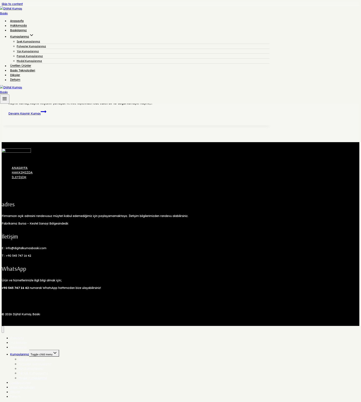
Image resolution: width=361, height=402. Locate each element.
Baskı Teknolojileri (22, 70)
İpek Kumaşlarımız (28, 41)
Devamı (24, 113)
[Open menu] (4, 99)
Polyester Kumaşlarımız (31, 46)
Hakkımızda (18, 26)
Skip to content (12, 4)
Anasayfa (17, 21)
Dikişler (15, 75)
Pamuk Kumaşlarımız (30, 56)
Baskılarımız (18, 30)
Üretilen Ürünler (20, 66)
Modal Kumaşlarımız (29, 61)
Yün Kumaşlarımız (28, 51)
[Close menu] (3, 329)
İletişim (15, 80)
